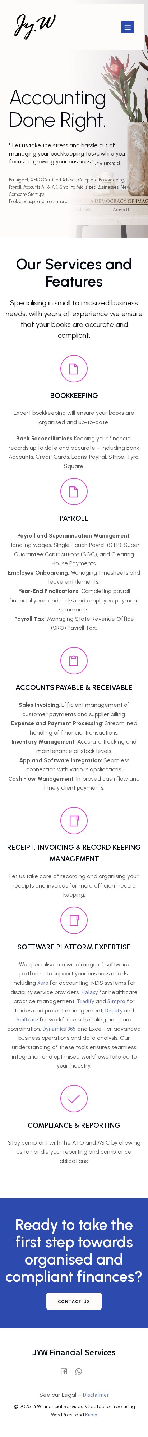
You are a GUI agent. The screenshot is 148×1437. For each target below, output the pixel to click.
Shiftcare (27, 1019)
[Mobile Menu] (127, 27)
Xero (43, 982)
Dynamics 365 (59, 1028)
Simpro (116, 1001)
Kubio (91, 1414)
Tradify (85, 1001)
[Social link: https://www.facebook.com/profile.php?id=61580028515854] (66, 1371)
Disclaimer (96, 1394)
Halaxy (89, 992)
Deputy (114, 1010)
